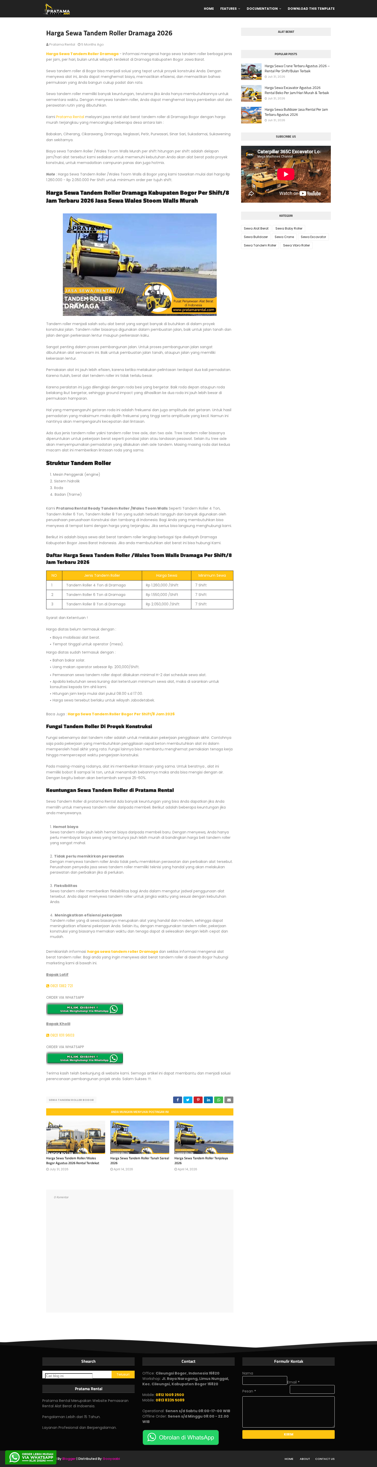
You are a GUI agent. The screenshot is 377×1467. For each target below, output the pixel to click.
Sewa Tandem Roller (260, 245)
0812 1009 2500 (170, 1394)
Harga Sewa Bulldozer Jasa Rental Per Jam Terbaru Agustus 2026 (296, 112)
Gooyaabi (111, 1458)
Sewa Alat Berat (256, 228)
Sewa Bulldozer (256, 237)
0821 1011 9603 (61, 1035)
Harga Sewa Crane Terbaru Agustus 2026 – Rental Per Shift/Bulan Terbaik (297, 68)
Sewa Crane (284, 237)
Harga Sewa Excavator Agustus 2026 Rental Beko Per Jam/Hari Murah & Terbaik (297, 90)
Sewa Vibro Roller (296, 245)
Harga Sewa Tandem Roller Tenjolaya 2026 (201, 1160)
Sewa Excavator (313, 237)
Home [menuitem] (209, 8)
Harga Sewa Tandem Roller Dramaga (82, 53)
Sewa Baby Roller (288, 228)
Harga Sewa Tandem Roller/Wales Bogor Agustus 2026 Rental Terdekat (72, 1160)
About (305, 1459)
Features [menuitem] (228, 8)
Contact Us (325, 1459)
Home (289, 1459)
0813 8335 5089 (170, 1400)
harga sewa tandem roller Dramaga (122, 951)
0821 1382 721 (61, 985)
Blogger (69, 1458)
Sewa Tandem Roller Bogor (71, 1100)
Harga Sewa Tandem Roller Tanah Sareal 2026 (139, 1160)
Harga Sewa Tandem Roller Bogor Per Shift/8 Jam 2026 (121, 714)
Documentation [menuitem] (262, 8)
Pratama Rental (62, 44)
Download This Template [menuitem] (311, 8)
